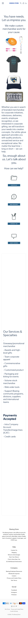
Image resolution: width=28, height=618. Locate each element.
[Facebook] (14, 606)
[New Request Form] (14, 209)
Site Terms (14, 580)
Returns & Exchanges (14, 555)
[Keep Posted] (14, 247)
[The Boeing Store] (14, 3)
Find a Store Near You (14, 559)
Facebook (14, 590)
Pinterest (14, 594)
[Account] (23, 3)
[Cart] (26, 3)
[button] (20, 3)
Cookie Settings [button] (14, 611)
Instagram (14, 592)
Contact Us (14, 550)
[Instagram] (12, 606)
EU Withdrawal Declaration (14, 561)
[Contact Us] (13, 228)
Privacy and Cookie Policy (14, 578)
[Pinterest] (16, 606)
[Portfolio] (14, 190)
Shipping (14, 552)
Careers (14, 576)
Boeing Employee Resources (14, 571)
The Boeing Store (16, 614)
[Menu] (3, 3)
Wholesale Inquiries (14, 573)
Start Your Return (14, 557)
